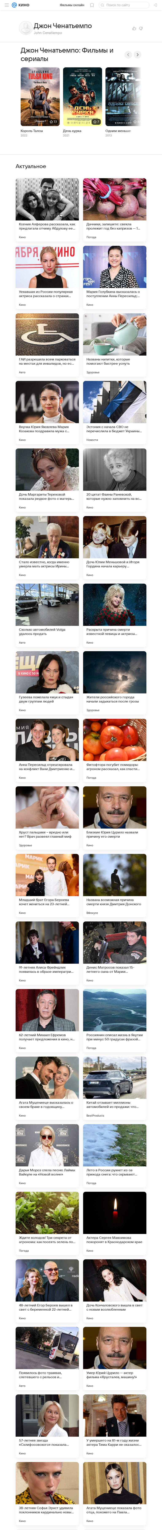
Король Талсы (32, 131)
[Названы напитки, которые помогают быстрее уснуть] (114, 345)
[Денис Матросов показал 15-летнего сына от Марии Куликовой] (114, 953)
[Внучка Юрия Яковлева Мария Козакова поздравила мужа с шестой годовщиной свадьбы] (47, 412)
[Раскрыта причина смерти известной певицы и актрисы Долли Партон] (114, 615)
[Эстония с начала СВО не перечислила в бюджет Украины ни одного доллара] (114, 412)
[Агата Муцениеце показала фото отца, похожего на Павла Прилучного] (114, 1493)
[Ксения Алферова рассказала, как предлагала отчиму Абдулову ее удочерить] (47, 210)
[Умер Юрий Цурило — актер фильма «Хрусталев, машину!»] (114, 1358)
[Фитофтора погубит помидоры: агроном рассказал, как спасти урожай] (114, 750)
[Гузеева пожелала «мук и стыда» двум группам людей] (47, 683)
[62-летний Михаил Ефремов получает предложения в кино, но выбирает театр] (47, 1020)
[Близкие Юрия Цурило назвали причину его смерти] (114, 818)
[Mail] (14, 5)
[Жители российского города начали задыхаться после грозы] (114, 683)
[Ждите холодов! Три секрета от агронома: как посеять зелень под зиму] (47, 1223)
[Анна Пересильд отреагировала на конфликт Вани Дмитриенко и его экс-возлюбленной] (47, 750)
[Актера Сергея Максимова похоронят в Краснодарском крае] (114, 1223)
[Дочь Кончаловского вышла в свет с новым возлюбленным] (114, 1291)
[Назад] (128, 54)
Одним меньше (118, 131)
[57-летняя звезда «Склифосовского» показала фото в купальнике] (47, 1426)
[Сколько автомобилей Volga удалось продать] (47, 615)
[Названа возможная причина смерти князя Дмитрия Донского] (114, 885)
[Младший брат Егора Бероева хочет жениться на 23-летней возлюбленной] (47, 885)
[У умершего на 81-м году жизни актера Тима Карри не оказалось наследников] (114, 1426)
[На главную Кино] (23, 5)
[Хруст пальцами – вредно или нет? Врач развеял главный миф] (47, 818)
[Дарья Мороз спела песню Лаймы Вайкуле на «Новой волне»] (47, 1156)
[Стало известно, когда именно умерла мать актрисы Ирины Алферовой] (47, 547)
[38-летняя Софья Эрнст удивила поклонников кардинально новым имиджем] (47, 1493)
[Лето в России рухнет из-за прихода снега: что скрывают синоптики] (114, 1156)
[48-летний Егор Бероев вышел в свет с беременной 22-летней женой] (47, 1291)
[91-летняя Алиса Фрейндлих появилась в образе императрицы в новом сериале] (47, 953)
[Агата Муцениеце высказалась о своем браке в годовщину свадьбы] (47, 1088)
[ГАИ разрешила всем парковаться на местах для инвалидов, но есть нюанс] (47, 345)
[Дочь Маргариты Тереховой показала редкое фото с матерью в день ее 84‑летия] (47, 480)
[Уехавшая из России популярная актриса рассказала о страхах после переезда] (47, 277)
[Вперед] (137, 54)
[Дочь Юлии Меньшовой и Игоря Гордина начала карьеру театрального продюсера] (114, 547)
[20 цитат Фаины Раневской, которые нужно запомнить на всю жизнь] (114, 480)
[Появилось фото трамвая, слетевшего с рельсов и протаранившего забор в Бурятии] (47, 1358)
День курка (72, 131)
